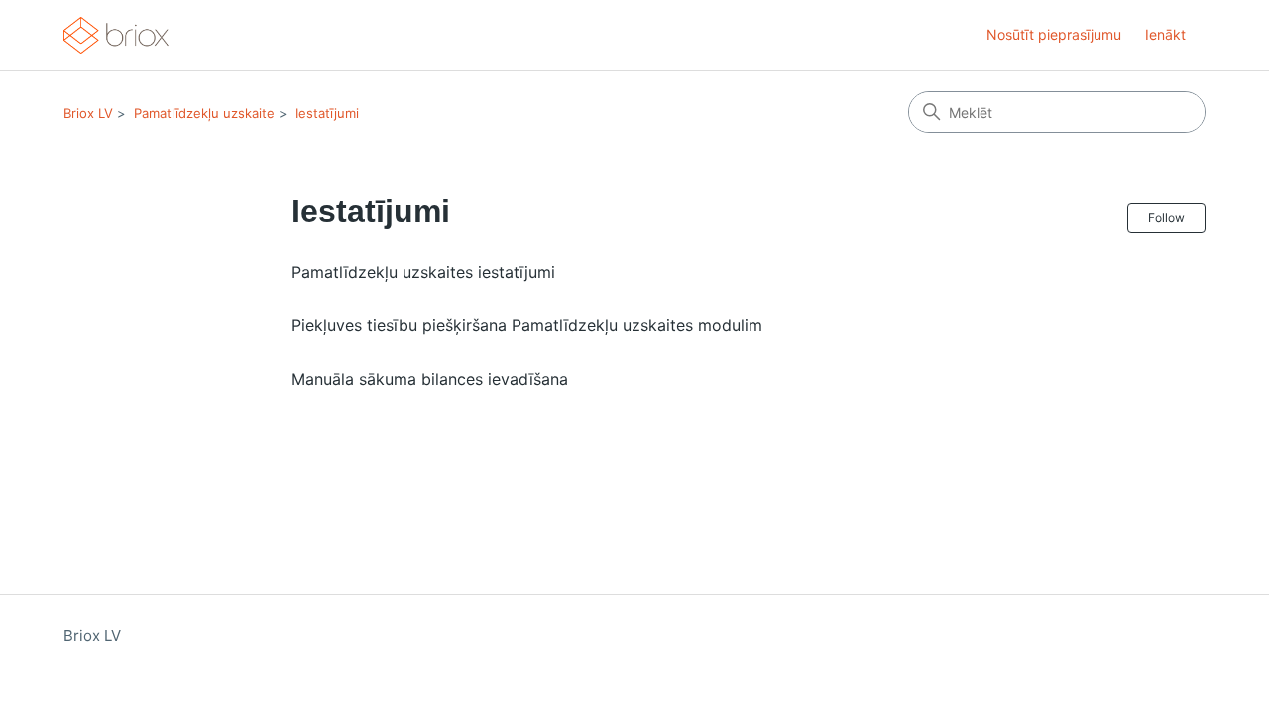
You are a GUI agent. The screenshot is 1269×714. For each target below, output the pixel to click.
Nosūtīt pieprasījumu (1053, 34)
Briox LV (88, 113)
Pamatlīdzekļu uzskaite (204, 113)
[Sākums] (116, 35)
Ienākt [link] (1165, 34)
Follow (1166, 217)
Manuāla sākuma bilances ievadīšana (429, 379)
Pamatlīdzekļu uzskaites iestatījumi (423, 272)
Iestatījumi (327, 113)
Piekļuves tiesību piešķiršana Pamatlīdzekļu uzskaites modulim (526, 325)
